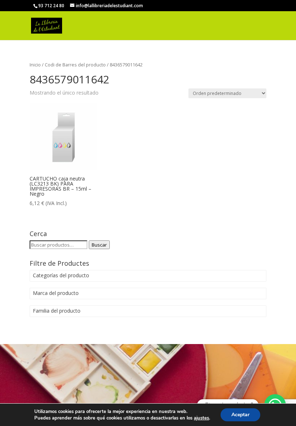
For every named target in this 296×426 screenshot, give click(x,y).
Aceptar (240, 414)
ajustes (201, 418)
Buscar (99, 245)
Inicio (35, 64)
